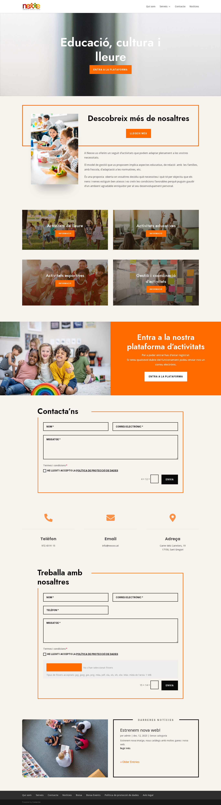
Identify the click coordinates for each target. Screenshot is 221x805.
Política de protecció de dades (97, 654)
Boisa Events (93, 795)
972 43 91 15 (48, 545)
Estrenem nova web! (140, 730)
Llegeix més (138, 133)
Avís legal (148, 795)
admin (127, 735)
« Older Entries (129, 762)
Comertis (36, 802)
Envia (170, 479)
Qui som (150, 6)
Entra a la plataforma (110, 69)
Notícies (194, 6)
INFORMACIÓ (65, 233)
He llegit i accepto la (82, 470)
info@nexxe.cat (110, 545)
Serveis (40, 795)
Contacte (180, 6)
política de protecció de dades (97, 470)
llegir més (125, 748)
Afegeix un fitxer (64, 667)
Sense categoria (158, 735)
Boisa (79, 795)
